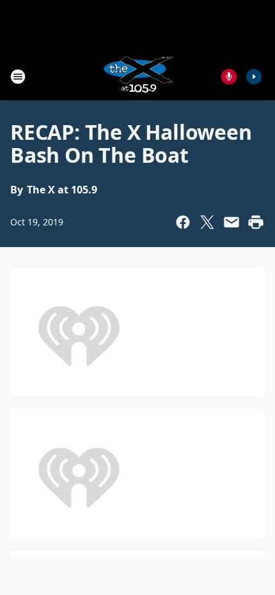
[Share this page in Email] (231, 222)
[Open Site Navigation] (18, 76)
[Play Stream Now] (254, 76)
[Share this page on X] (207, 222)
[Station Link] (137, 76)
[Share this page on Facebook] (183, 222)
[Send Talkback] (229, 76)
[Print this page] (256, 222)
